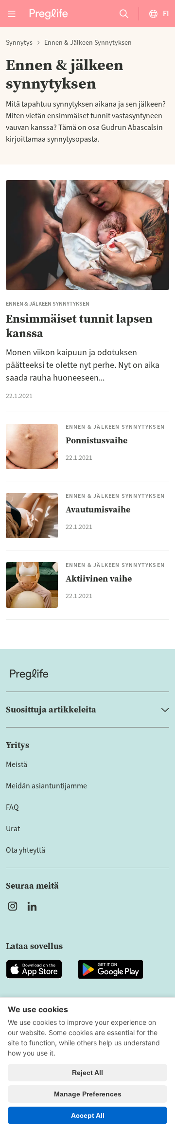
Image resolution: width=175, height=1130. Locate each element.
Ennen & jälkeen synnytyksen (88, 43)
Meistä (16, 764)
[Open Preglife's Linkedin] (34, 906)
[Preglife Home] (48, 13)
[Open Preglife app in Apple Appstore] (34, 969)
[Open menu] (12, 13)
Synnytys (19, 43)
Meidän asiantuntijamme (46, 786)
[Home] (87, 674)
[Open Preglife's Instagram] (12, 906)
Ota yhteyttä (25, 850)
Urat (13, 828)
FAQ (12, 807)
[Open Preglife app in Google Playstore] (110, 969)
